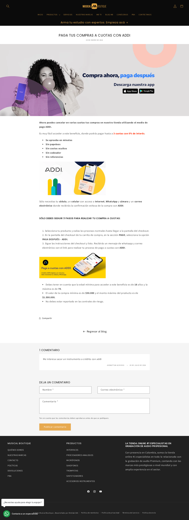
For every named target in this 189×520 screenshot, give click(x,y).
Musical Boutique (46, 513)
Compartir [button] (47, 318)
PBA (9, 475)
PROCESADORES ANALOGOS (79, 455)
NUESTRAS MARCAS (17, 455)
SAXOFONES (72, 465)
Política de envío (149, 513)
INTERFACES (72, 449)
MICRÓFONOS (73, 460)
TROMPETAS (72, 470)
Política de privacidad (110, 513)
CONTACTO (13, 460)
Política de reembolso (90, 513)
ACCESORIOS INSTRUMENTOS (80, 481)
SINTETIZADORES (74, 475)
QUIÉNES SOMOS (16, 449)
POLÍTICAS (13, 465)
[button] (8, 6)
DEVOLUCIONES (15, 470)
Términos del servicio (130, 513)
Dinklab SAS (73, 513)
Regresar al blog (97, 331)
